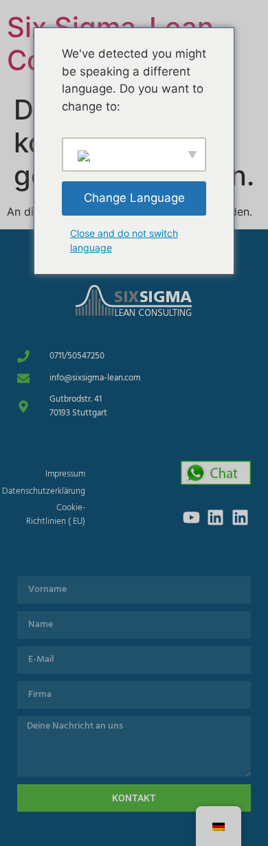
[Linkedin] (216, 518)
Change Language (134, 198)
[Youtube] (191, 518)
